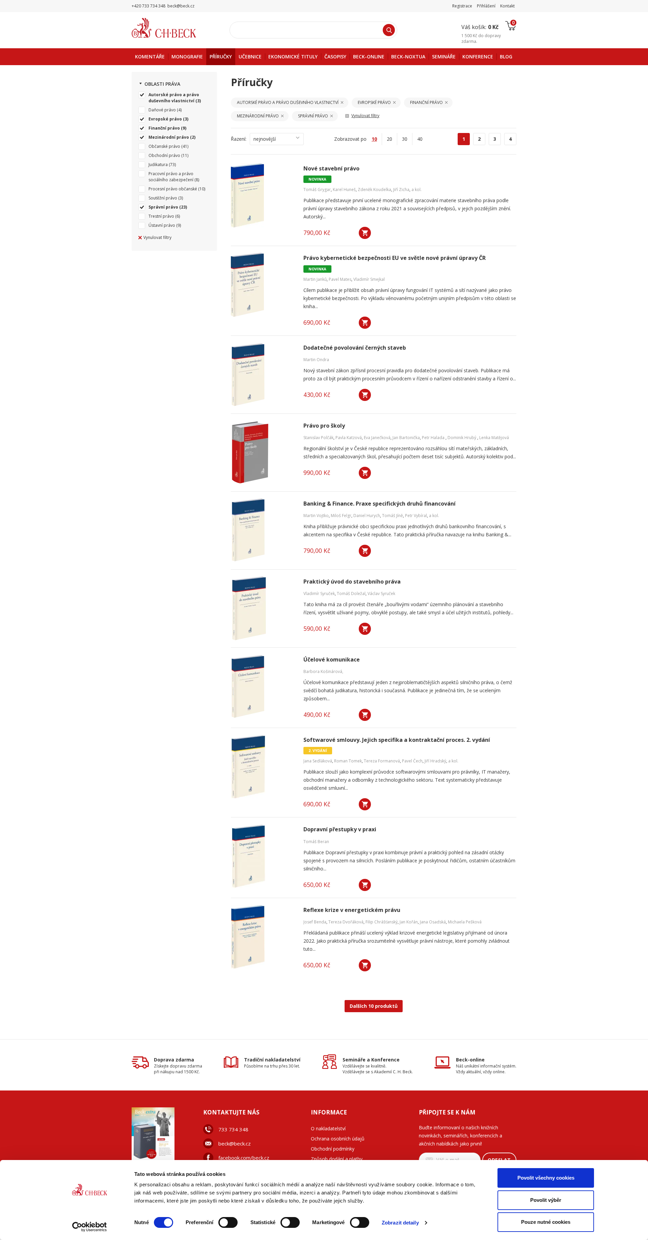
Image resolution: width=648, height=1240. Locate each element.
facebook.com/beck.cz (243, 1157)
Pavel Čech (412, 761)
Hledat (389, 30)
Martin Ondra (316, 359)
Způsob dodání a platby (336, 1159)
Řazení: (238, 139)
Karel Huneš (344, 189)
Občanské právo (164, 146)
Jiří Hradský (435, 761)
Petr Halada (434, 437)
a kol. (416, 189)
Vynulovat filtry (157, 237)
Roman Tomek (348, 761)
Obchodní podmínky (332, 1148)
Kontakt (507, 6)
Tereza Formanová (382, 761)
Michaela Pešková (465, 922)
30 (404, 139)
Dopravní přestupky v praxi (339, 829)
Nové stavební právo (331, 168)
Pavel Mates (340, 279)
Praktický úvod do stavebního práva (352, 581)
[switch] (228, 1222)
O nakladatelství (328, 1128)
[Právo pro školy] (263, 453)
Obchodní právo (164, 155)
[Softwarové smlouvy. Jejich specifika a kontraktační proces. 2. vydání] (263, 767)
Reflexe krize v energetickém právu (351, 910)
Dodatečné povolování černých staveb (354, 347)
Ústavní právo (161, 225)
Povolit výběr (545, 1200)
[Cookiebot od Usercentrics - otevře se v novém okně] (89, 1227)
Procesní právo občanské (172, 189)
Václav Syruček (381, 593)
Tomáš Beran (316, 841)
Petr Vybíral (416, 515)
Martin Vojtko (316, 515)
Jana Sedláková (317, 761)
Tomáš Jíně (392, 515)
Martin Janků (315, 279)
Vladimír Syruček (319, 593)
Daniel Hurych (366, 515)
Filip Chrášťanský (382, 922)
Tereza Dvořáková (345, 922)
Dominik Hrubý (462, 437)
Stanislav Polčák (318, 437)
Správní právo (163, 207)
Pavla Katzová (348, 437)
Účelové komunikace (331, 659)
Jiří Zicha (401, 189)
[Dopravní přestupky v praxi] (263, 856)
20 (389, 139)
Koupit (365, 233)
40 (420, 139)
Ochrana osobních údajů (337, 1138)
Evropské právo (165, 119)
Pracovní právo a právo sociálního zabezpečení (170, 177)
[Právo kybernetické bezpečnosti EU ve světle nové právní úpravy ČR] (263, 285)
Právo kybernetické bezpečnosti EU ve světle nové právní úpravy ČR (394, 258)
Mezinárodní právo (168, 137)
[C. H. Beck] (173, 28)
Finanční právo (164, 128)
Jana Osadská (433, 922)
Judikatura (158, 164)
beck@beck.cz (234, 1143)
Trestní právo (161, 216)
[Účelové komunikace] (263, 686)
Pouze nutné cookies (545, 1222)
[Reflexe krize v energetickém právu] (263, 937)
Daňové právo (162, 110)
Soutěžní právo (162, 198)
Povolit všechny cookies (545, 1178)
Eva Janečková (377, 437)
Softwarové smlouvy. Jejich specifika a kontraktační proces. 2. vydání (396, 740)
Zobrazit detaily (400, 1222)
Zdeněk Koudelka (374, 189)
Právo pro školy (324, 425)
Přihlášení (486, 6)
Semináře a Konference (371, 1059)
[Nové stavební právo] (263, 195)
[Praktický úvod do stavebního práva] (263, 608)
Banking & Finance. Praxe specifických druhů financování (379, 503)
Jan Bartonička (406, 437)
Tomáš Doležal (351, 593)
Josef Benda (314, 922)
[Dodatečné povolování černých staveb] (263, 375)
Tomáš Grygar (317, 189)
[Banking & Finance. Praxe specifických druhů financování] (263, 530)
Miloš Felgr (341, 515)
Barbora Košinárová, (323, 671)
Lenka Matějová (494, 437)
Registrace (462, 6)
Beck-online (470, 1059)
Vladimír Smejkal (369, 279)
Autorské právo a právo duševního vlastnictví (173, 98)
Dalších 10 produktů (374, 1006)
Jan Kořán (409, 922)
